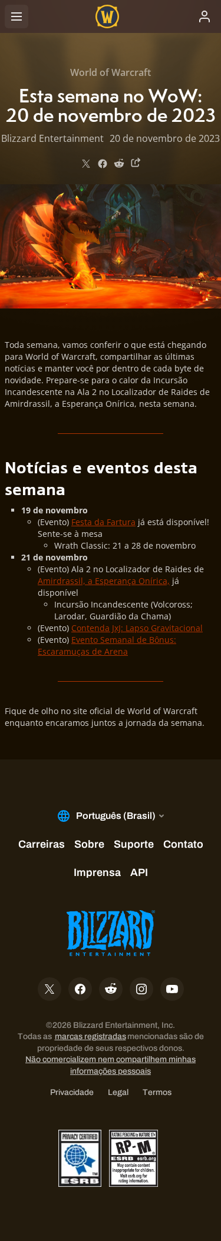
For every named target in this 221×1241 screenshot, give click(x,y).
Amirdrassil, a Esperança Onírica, (104, 580)
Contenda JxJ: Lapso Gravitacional (137, 627)
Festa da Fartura (103, 521)
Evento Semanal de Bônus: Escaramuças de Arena (107, 645)
